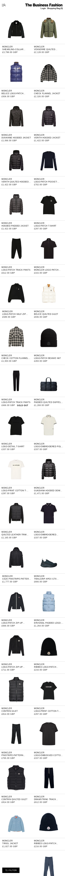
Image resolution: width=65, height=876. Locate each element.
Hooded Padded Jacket (15, 226)
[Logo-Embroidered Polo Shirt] (48, 425)
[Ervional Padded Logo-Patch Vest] (48, 601)
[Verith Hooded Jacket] (48, 116)
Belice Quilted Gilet (46, 314)
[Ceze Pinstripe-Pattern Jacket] (16, 557)
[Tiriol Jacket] (16, 822)
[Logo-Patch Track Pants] (16, 248)
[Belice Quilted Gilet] (48, 292)
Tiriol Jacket (10, 843)
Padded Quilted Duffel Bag (47, 403)
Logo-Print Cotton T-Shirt (14, 491)
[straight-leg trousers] (48, 866)
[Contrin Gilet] (16, 689)
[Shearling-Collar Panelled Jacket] (16, 27)
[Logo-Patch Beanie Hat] (48, 336)
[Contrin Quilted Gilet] (16, 777)
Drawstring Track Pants (45, 800)
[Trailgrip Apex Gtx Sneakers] (48, 557)
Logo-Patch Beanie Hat (47, 358)
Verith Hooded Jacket (47, 138)
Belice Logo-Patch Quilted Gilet (12, 94)
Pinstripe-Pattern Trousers (12, 756)
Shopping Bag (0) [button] (55, 8)
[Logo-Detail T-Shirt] (16, 425)
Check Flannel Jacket (47, 93)
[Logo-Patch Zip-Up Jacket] (16, 601)
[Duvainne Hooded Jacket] (16, 116)
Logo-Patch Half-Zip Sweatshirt (14, 315)
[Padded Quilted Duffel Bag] (48, 380)
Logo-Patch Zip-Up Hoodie (12, 668)
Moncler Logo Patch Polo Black (46, 271)
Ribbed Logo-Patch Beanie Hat (45, 844)
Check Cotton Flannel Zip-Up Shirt (15, 359)
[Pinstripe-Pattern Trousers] (16, 733)
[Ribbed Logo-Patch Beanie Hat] (48, 822)
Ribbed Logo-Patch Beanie (45, 668)
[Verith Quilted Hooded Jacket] (16, 160)
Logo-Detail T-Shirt (13, 446)
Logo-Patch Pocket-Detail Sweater (45, 183)
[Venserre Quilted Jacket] (48, 27)
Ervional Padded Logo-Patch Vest (47, 624)
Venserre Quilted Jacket (44, 50)
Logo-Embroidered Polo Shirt (48, 447)
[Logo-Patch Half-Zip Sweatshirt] (16, 292)
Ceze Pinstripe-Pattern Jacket (16, 580)
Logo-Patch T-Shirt (45, 226)
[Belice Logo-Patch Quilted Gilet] (16, 72)
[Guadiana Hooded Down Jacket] (48, 469)
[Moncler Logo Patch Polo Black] (48, 248)
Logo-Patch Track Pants (16, 270)
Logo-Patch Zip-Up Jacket (12, 624)
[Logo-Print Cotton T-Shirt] (16, 469)
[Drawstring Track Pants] (48, 777)
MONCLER (7, 47)
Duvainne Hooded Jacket (16, 138)
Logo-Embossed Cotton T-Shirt (48, 756)
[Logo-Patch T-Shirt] (48, 204)
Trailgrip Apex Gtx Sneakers (45, 580)
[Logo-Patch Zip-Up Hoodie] (16, 645)
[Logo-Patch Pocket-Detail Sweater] (48, 160)
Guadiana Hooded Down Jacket (48, 491)
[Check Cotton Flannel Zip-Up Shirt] (16, 336)
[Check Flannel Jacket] (48, 72)
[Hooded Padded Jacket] (16, 204)
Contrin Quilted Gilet (15, 799)
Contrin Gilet (10, 711)
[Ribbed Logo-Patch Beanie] (48, 645)
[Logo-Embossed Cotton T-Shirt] (48, 733)
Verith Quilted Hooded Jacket (15, 183)
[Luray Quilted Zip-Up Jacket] (16, 866)
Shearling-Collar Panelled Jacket (12, 50)
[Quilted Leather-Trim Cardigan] (16, 513)
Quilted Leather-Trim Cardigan (14, 536)
